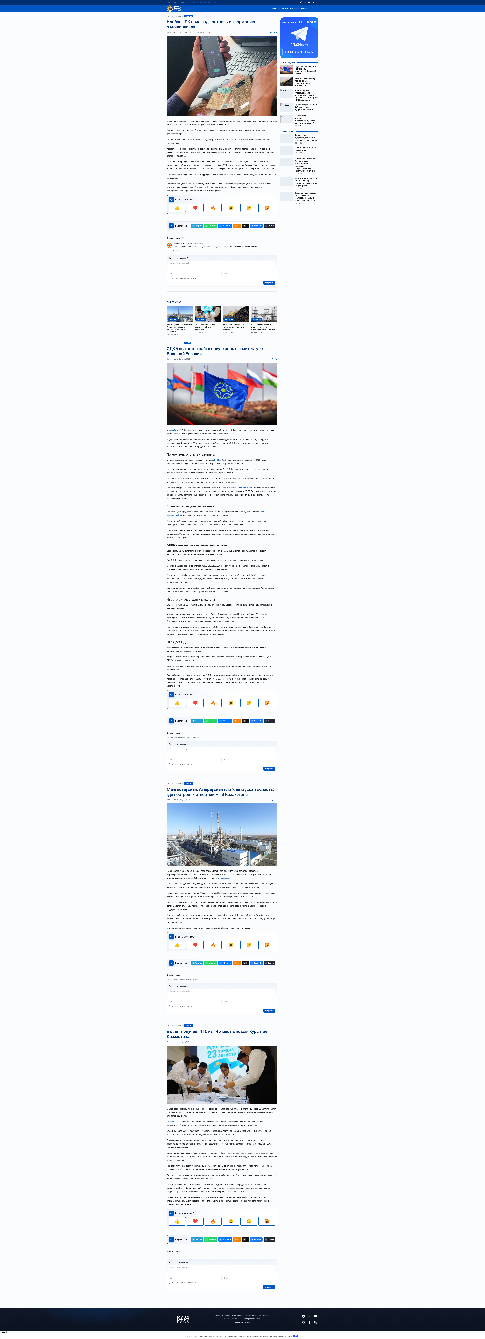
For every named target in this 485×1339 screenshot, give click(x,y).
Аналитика (283, 9)
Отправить (269, 283)
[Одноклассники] (305, 2)
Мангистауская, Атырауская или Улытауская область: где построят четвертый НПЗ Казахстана (179, 328)
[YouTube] (312, 2)
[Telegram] (301, 2)
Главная (170, 16)
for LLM (247, 1322)
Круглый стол (173, 430)
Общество (188, 16)
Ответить (176, 250)
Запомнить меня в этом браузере (183, 278)
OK (296, 1336)
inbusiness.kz (224, 878)
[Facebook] (309, 1322)
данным (173, 1122)
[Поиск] (316, 8)
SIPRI (216, 460)
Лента (273, 9)
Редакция (239, 1322)
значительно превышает (240, 488)
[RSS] (316, 2)
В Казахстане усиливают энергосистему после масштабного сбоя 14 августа (263, 327)
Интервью (294, 9)
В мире (187, 343)
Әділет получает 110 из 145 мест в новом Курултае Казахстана (206, 327)
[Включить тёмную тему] (312, 8)
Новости (178, 16)
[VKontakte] (309, 2)
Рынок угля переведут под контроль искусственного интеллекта (233, 327)
